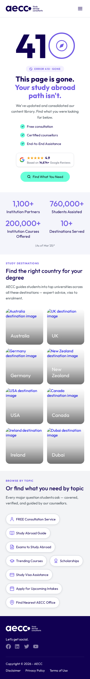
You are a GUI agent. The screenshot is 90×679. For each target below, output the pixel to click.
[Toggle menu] (80, 9)
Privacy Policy (35, 670)
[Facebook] (8, 646)
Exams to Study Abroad (33, 547)
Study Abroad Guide (31, 533)
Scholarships (69, 561)
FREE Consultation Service (36, 519)
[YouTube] (35, 646)
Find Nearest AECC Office (35, 602)
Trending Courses (29, 561)
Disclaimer (13, 670)
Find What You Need (48, 177)
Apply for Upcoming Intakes (37, 588)
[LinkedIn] (17, 646)
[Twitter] (26, 646)
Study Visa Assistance (32, 575)
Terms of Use (59, 670)
